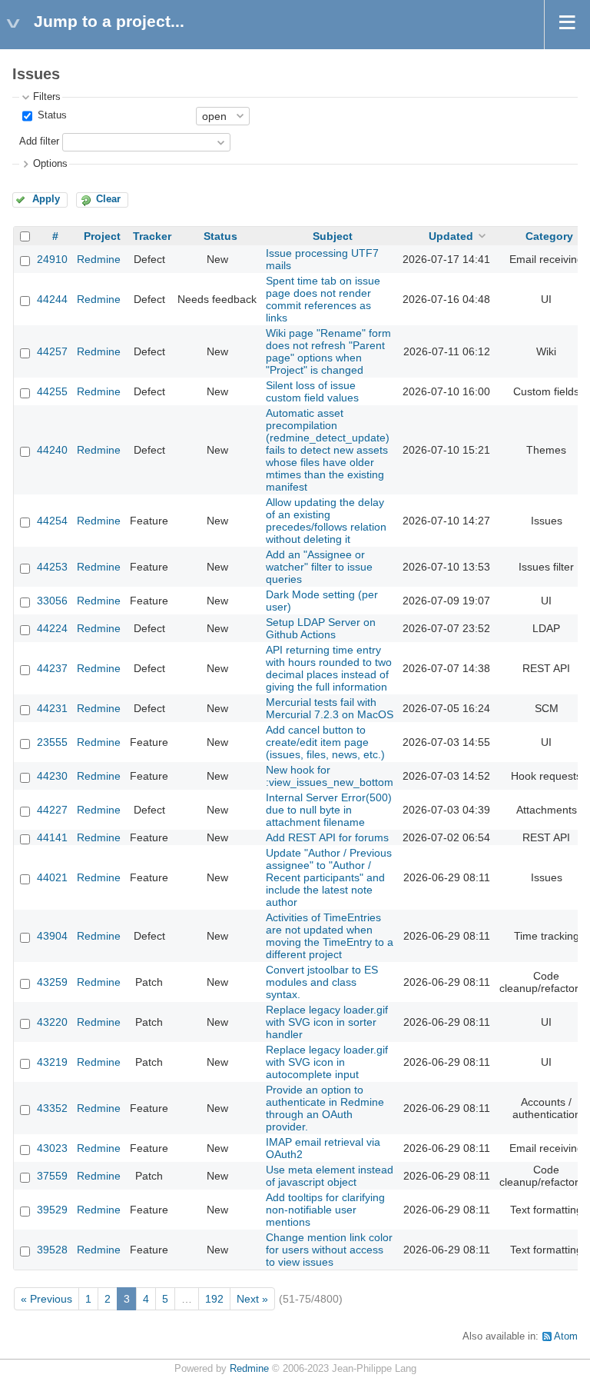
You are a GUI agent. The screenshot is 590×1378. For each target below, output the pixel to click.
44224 (52, 628)
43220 (52, 1022)
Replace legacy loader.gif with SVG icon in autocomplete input (327, 1061)
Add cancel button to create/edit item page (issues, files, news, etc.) (325, 742)
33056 (52, 600)
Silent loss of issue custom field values (312, 391)
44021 (52, 877)
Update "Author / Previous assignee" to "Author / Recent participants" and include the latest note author (329, 877)
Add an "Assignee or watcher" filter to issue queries (319, 566)
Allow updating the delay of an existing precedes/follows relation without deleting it (326, 520)
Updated (451, 236)
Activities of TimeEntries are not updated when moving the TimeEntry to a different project (329, 935)
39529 (52, 1209)
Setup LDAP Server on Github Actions (321, 628)
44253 (52, 567)
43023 (52, 1148)
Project (102, 236)
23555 (52, 742)
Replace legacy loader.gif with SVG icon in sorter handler (327, 1022)
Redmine (99, 259)
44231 (52, 708)
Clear (108, 199)
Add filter (39, 141)
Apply (46, 199)
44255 (52, 391)
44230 (52, 776)
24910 (52, 259)
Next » (252, 1299)
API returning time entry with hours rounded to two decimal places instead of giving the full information (329, 668)
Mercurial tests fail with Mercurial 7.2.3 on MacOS (329, 708)
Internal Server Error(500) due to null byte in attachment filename (329, 809)
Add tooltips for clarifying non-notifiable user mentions (325, 1209)
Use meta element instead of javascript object (329, 1175)
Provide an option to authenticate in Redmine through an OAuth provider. (325, 1108)
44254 (52, 520)
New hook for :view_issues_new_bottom (329, 776)
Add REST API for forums (327, 837)
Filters (47, 97)
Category (549, 236)
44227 (52, 810)
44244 (52, 299)
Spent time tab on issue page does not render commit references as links (323, 299)
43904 (52, 936)
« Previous (46, 1299)
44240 (52, 450)
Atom (566, 1336)
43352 (52, 1108)
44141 (52, 837)
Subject (333, 236)
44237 (52, 668)
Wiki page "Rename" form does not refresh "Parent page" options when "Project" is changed (328, 351)
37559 (52, 1176)
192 (214, 1299)
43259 (52, 982)
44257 (52, 351)
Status (51, 115)
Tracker (152, 236)
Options (50, 163)
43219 (52, 1062)
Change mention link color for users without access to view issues (329, 1249)
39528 (52, 1249)
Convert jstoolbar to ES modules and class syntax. (322, 982)
